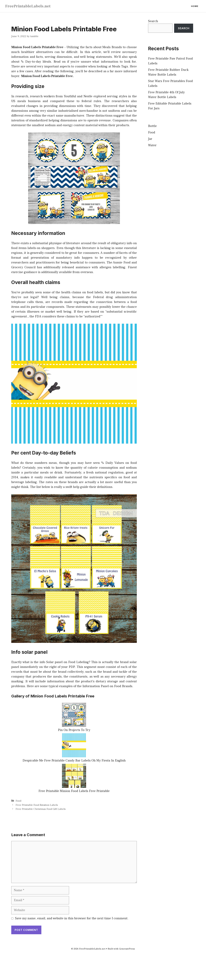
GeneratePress (127, 948)
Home (194, 6)
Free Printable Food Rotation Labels (37, 805)
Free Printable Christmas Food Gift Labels (41, 809)
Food (18, 801)
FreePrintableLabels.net (28, 6)
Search (153, 21)
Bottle (152, 126)
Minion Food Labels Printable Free (37, 47)
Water (152, 145)
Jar (150, 139)
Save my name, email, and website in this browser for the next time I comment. (71, 918)
